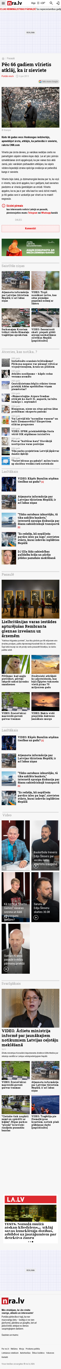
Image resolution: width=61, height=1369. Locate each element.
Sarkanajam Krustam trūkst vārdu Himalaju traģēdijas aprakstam (15, 332)
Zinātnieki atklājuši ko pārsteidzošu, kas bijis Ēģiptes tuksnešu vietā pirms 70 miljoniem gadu (45, 681)
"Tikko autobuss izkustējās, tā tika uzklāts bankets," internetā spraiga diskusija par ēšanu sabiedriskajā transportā (38, 519)
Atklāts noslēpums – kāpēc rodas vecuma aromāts (32, 375)
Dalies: (18, 220)
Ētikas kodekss (38, 1353)
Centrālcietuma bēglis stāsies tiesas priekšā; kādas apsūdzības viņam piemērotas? (33, 386)
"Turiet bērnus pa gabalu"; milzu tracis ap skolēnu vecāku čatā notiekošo (35, 462)
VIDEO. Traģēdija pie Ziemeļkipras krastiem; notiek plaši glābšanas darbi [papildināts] (45, 1122)
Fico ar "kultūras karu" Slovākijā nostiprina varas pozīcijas (31, 442)
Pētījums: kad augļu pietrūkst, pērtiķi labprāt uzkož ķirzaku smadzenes (15, 680)
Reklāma (14, 1349)
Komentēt (30, 228)
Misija (21, 1349)
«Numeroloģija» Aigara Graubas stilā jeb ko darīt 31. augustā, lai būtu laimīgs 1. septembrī (34, 399)
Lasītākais (10, 471)
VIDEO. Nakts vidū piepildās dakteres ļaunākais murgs (43, 716)
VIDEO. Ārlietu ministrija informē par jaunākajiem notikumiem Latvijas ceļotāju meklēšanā (30, 1037)
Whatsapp (46, 212)
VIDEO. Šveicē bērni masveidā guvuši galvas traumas (14, 716)
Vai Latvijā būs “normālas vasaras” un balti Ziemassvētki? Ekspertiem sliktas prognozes (34, 421)
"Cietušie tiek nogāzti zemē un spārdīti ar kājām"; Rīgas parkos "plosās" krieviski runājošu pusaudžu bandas (15, 1123)
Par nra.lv (5, 1349)
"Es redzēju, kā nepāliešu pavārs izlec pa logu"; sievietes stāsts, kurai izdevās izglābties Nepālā (38, 538)
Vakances (50, 1353)
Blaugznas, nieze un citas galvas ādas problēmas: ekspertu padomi (34, 410)
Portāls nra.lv (8, 76)
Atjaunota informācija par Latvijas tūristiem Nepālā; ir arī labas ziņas (15, 296)
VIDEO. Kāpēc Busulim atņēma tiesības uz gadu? (38, 480)
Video (7, 815)
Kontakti (5, 1357)
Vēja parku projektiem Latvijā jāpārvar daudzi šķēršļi (35, 452)
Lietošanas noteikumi (10, 1353)
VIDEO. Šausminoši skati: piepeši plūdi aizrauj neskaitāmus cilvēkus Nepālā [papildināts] (43, 335)
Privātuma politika (33, 1349)
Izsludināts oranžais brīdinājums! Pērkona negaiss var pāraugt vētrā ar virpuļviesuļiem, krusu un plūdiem (34, 363)
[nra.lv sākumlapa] (14, 3)
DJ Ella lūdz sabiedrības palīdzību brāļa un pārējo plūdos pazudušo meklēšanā (36, 554)
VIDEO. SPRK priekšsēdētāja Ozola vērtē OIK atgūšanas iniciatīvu (32, 433)
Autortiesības (25, 1353)
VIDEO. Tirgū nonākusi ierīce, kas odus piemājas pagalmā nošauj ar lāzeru (44, 298)
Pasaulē (11, 58)
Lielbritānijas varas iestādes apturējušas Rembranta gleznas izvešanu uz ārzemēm (29, 628)
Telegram (32, 212)
